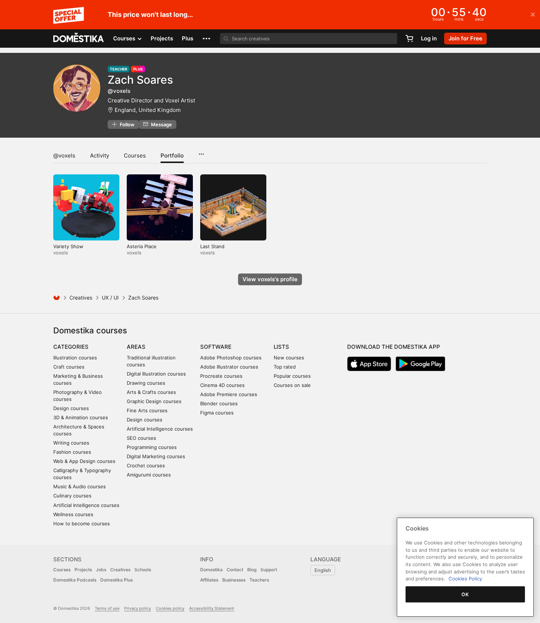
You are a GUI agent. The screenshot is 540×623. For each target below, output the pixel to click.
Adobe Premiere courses (228, 394)
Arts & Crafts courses (151, 392)
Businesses (233, 580)
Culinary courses (72, 496)
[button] (206, 38)
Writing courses (71, 443)
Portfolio (172, 155)
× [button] (533, 14)
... (201, 151)
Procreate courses (221, 376)
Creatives (80, 297)
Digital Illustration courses (156, 374)
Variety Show (68, 246)
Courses (135, 155)
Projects (162, 38)
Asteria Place (141, 246)
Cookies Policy (465, 579)
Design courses (71, 408)
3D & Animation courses (80, 417)
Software (215, 346)
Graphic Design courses (154, 401)
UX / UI (110, 297)
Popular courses (292, 376)
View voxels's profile (270, 279)
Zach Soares (140, 79)
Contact (235, 569)
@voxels (64, 155)
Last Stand (212, 246)
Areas (136, 346)
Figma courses (217, 413)
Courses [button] (125, 38)
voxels (60, 253)
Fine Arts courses (147, 410)
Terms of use (107, 608)
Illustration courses (75, 358)
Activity (99, 155)
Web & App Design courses (84, 461)
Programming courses (152, 447)
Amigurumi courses (149, 475)
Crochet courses (146, 465)
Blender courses (219, 403)
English (322, 570)
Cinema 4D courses (222, 385)
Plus (187, 38)
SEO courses (141, 438)
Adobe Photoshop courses (231, 358)
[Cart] (409, 38)
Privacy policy (137, 608)
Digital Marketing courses (156, 456)
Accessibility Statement (211, 608)
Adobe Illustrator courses (229, 367)
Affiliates (209, 580)
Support (268, 569)
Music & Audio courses (79, 486)
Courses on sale (292, 385)
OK (465, 594)
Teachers (259, 580)
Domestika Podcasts (74, 580)
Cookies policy (170, 608)
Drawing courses (146, 383)
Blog (251, 569)
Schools (142, 569)
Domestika (211, 569)
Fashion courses (72, 452)
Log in (429, 38)
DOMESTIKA (78, 38)
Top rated (285, 367)
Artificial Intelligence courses (86, 505)
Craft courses (68, 367)
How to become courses (81, 523)
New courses (289, 358)
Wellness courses (73, 514)
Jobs (101, 569)
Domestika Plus (116, 580)
